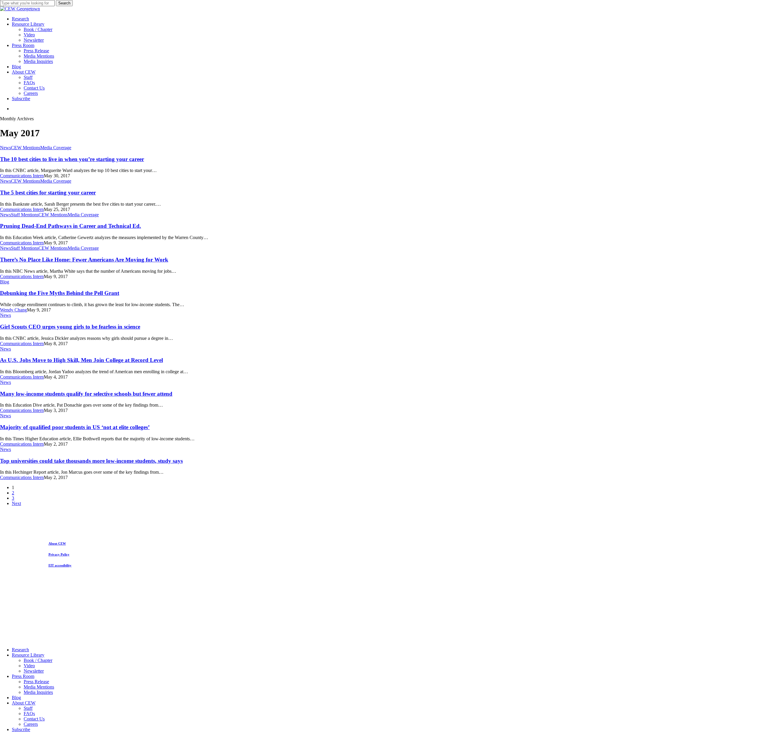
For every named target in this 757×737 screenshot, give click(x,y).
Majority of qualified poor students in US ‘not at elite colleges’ (75, 427)
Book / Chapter (38, 660)
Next (16, 503)
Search (64, 3)
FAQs (29, 713)
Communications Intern (22, 175)
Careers (31, 724)
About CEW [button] (57, 543)
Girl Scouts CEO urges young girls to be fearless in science (70, 327)
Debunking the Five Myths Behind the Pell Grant (59, 293)
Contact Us (34, 718)
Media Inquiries (38, 692)
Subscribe (21, 729)
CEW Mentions (25, 147)
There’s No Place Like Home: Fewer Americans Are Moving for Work (84, 260)
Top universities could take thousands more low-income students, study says (91, 461)
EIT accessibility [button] (60, 565)
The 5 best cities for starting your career (48, 192)
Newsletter (34, 670)
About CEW (23, 702)
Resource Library (28, 655)
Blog (4, 281)
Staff (28, 708)
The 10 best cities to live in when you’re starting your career (72, 159)
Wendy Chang (13, 309)
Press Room (23, 676)
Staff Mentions (24, 214)
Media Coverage (55, 147)
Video (29, 665)
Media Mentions (39, 686)
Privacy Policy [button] (58, 554)
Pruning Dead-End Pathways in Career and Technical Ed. (70, 226)
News (5, 147)
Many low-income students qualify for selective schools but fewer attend (86, 394)
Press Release (36, 681)
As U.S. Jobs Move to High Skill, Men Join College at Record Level (81, 360)
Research (20, 649)
